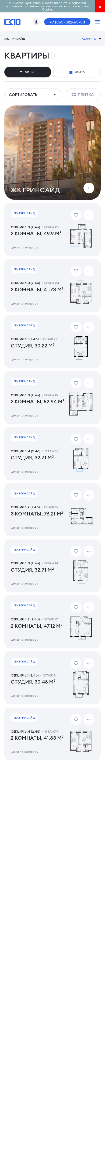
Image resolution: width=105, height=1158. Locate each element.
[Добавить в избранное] (76, 215)
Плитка (86, 94)
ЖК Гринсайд (14, 38)
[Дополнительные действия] (88, 215)
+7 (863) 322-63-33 (67, 22)
